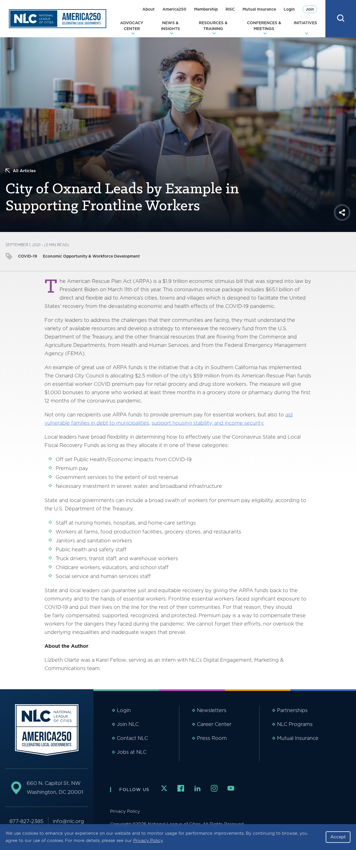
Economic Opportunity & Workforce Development (91, 256)
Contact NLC (132, 738)
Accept (338, 836)
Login (289, 9)
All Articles (24, 170)
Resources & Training (213, 26)
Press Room (212, 738)
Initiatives (305, 23)
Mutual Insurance (259, 9)
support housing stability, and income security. (208, 423)
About (148, 9)
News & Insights (170, 26)
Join (310, 9)
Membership (206, 9)
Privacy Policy (148, 840)
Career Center (214, 724)
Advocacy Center (131, 26)
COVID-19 (27, 256)
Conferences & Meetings (264, 26)
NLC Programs (295, 724)
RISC (230, 9)
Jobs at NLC (132, 752)
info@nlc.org (68, 821)
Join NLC (128, 724)
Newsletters (211, 710)
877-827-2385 (26, 821)
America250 (174, 9)
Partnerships (292, 710)
